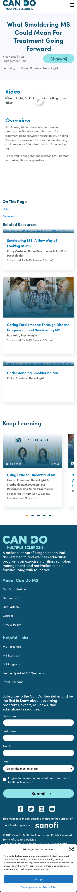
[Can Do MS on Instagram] (41, 809)
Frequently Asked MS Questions (23, 673)
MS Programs (12, 664)
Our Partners (11, 607)
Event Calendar (13, 682)
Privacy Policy (49, 887)
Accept (38, 879)
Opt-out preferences (31, 887)
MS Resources (12, 646)
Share (56, 59)
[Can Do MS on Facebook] (20, 809)
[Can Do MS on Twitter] (31, 809)
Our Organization (14, 589)
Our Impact (10, 598)
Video (6, 209)
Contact (8, 615)
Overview (9, 216)
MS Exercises (11, 655)
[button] (71, 849)
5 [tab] (50, 515)
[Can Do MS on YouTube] (52, 809)
